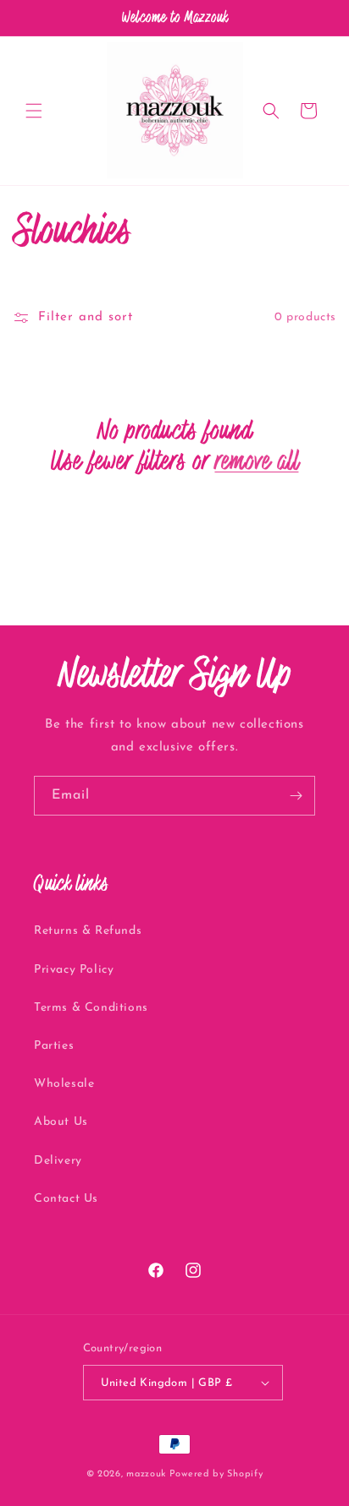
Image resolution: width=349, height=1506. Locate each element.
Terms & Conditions (91, 1007)
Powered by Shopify (216, 1474)
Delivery (58, 1160)
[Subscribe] (295, 796)
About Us (61, 1122)
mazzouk (146, 1474)
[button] (34, 110)
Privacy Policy (74, 969)
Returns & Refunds (87, 931)
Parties (54, 1045)
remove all (256, 460)
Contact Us (66, 1198)
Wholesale (64, 1084)
